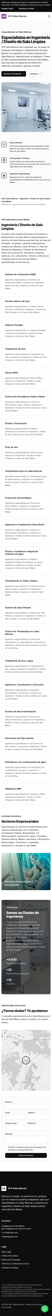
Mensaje (9, 1134)
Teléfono (31, 1113)
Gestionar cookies (26, 8)
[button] (26, 1060)
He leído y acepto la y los (27, 1148)
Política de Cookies (9, 1256)
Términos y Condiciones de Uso (20, 1150)
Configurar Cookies (9, 1268)
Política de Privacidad (32, 1147)
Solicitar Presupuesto (12, 74)
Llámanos (34, 74)
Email (8, 1113)
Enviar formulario (26, 1155)
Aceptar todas (7, 8)
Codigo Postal (11, 1123)
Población (32, 1123)
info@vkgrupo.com (9, 1236)
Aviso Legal (6, 1252)
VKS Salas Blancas (16, 16)
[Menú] (49, 16)
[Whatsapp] (44, 1308)
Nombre (9, 1102)
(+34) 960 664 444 (9, 1233)
